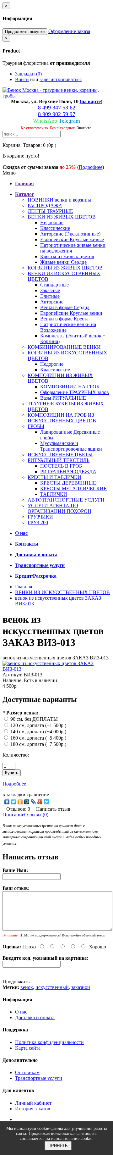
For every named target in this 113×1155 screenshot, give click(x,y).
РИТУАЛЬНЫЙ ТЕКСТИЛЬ (58, 460)
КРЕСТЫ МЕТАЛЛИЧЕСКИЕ (73, 488)
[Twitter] (13, 802)
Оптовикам (27, 1072)
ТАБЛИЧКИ (53, 494)
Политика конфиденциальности (49, 1042)
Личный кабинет (33, 1103)
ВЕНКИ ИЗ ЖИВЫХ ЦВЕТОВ (62, 216)
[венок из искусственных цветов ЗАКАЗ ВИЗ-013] (56, 669)
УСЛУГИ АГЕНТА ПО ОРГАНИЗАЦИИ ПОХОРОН (59, 508)
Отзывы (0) (36, 814)
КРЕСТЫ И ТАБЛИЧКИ (54, 477)
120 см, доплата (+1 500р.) (38, 725)
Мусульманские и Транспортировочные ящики (71, 446)
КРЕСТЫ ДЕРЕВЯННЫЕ (68, 483)
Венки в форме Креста (64, 318)
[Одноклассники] (20, 802)
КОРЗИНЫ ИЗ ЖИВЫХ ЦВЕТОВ (65, 267)
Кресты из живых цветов (67, 256)
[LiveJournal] (33, 802)
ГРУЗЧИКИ (40, 516)
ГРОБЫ (36, 426)
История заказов (32, 1108)
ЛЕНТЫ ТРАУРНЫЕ (50, 211)
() (91, 101)
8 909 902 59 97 (56, 114)
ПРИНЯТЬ (58, 1145)
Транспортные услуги (38, 1078)
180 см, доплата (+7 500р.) (38, 744)
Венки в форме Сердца (64, 307)
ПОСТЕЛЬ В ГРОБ (61, 466)
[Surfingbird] (46, 802)
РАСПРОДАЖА (45, 205)
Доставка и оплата (35, 1017)
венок (26, 987)
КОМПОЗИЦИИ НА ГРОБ (69, 386)
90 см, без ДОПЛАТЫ (34, 719)
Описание (13, 814)
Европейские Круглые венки (71, 313)
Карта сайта (27, 1048)
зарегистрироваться (61, 79)
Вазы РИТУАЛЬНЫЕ (63, 398)
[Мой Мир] (27, 802)
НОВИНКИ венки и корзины (59, 200)
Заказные (50, 290)
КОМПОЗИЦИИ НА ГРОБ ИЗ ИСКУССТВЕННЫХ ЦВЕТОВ (62, 417)
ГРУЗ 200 (38, 522)
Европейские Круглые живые (72, 239)
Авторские (51, 301)
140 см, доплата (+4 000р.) (38, 731)
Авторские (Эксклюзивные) (70, 233)
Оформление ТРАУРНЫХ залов (74, 392)
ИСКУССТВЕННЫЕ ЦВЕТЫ (60, 454)
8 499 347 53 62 (56, 107)
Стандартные (54, 284)
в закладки (14, 794)
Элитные (50, 296)
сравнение (38, 794)
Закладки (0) (28, 73)
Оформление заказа (69, 31)
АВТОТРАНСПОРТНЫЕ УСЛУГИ (66, 500)
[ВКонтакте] (7, 802)
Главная (23, 586)
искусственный (52, 987)
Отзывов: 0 (18, 809)
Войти (22, 79)
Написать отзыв (53, 809)
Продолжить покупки (25, 31)
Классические (55, 228)
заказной (80, 987)
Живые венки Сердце (63, 262)
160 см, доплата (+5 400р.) (38, 738)
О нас (21, 1011)
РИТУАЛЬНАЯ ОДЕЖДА (68, 471)
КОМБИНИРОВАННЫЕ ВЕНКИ (64, 347)
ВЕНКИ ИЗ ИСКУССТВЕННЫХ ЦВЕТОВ (62, 592)
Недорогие (51, 222)
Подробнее (90, 167)
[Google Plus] (40, 802)
